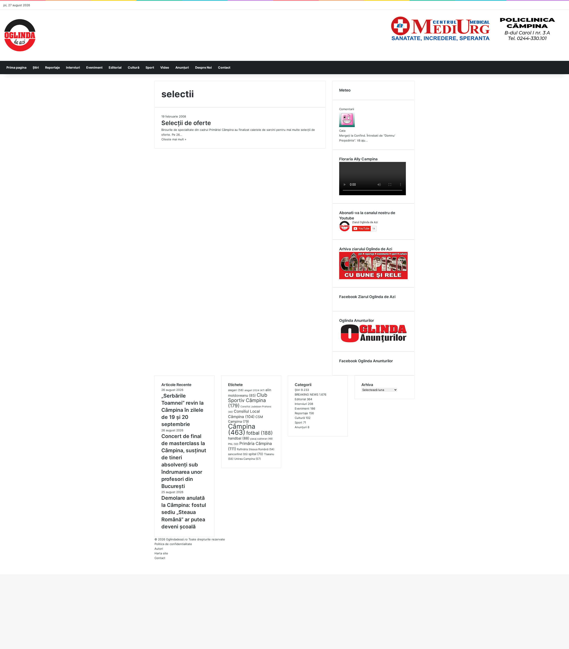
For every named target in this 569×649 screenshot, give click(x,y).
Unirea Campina (247, 458)
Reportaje (52, 67)
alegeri (236, 390)
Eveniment (94, 67)
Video (164, 67)
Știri (36, 67)
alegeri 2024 (254, 390)
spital (255, 454)
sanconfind (238, 454)
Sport (150, 67)
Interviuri (73, 67)
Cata (342, 130)
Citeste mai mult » (173, 139)
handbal (238, 438)
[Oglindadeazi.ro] (19, 35)
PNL (233, 444)
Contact (224, 67)
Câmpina (241, 429)
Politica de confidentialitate (173, 544)
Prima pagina (16, 67)
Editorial (115, 67)
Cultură (133, 67)
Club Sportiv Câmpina (247, 400)
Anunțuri (182, 67)
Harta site (161, 553)
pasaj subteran (261, 438)
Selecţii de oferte (186, 123)
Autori (158, 548)
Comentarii (346, 109)
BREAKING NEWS (306, 394)
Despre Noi (203, 67)
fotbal (259, 433)
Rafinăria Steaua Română (255, 449)
